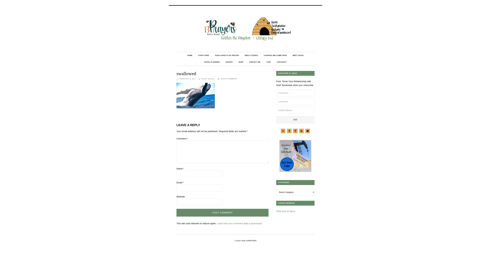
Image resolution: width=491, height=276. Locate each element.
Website (180, 196)
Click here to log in (285, 211)
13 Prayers (245, 29)
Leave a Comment (228, 79)
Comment (182, 138)
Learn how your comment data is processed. (239, 223)
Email (180, 182)
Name (180, 168)
